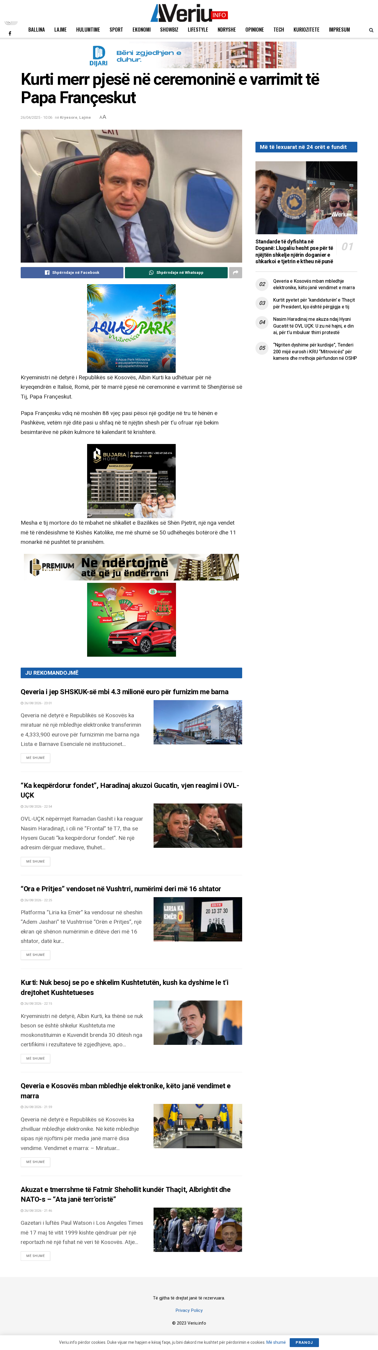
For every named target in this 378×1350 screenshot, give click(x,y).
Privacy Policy (189, 1310)
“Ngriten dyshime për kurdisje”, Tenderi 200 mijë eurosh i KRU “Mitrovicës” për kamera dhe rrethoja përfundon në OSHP (315, 351)
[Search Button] (371, 29)
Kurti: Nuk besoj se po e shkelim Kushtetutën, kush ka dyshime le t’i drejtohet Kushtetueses (124, 987)
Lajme (60, 29)
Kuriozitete (307, 29)
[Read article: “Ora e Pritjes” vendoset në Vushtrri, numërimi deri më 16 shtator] (198, 919)
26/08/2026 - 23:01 (37, 703)
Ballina (36, 29)
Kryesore (68, 117)
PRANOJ (304, 1342)
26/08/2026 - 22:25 (37, 900)
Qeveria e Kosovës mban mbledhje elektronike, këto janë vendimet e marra (126, 1091)
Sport (116, 29)
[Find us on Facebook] (10, 33)
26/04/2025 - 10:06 (36, 117)
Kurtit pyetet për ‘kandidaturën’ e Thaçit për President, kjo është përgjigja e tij (314, 303)
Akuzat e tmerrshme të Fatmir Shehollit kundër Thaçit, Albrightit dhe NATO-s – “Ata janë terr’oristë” (125, 1195)
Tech (278, 29)
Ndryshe (227, 29)
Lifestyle (198, 29)
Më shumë (38, 757)
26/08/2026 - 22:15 (37, 1003)
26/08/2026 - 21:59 (37, 1107)
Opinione (254, 29)
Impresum (339, 29)
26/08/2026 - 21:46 (37, 1210)
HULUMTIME (88, 29)
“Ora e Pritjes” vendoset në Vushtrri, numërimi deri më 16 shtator (121, 889)
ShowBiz (169, 29)
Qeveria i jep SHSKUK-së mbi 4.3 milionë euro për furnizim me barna (124, 692)
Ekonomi (142, 29)
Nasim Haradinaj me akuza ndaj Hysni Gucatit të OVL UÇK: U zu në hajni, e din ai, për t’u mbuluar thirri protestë (313, 326)
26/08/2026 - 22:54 (37, 806)
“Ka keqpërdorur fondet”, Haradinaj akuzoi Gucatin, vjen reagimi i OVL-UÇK (130, 790)
